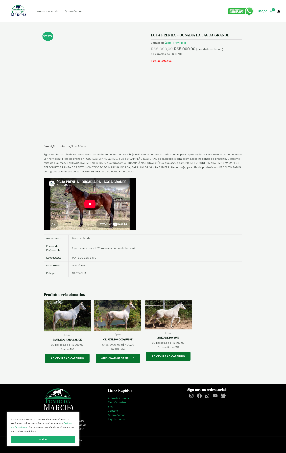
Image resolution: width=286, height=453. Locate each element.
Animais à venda (47, 11)
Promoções (179, 42)
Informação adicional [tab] (73, 146)
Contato (113, 410)
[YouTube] (215, 395)
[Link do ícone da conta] (278, 11)
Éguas (168, 42)
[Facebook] (199, 395)
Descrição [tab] (50, 146)
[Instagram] (191, 395)
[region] (43, 429)
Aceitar (43, 439)
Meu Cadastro (117, 402)
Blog (110, 406)
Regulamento (116, 419)
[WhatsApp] (207, 395)
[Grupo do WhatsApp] (223, 395)
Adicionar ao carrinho (67, 358)
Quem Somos (73, 11)
